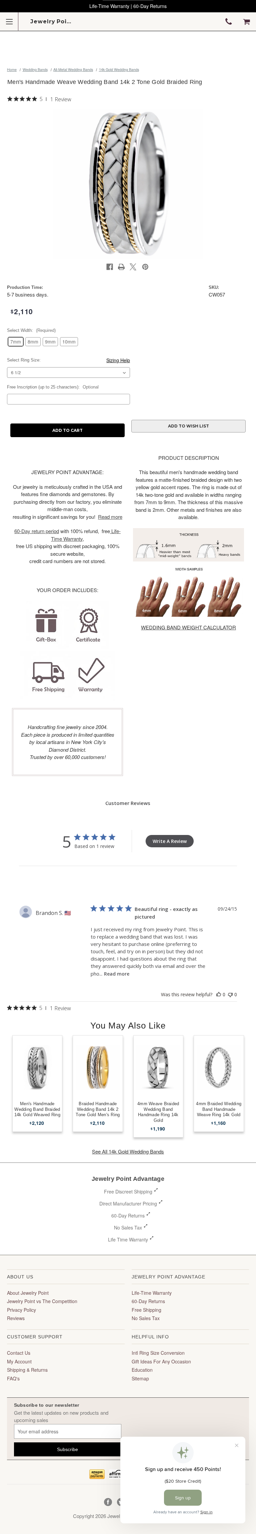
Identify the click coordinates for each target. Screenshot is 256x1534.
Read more (116, 974)
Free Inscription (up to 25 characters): (53, 386)
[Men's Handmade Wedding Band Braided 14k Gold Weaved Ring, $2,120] (37, 1067)
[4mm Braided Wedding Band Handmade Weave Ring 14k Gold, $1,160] (219, 1067)
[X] (133, 267)
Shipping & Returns (27, 1369)
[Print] (121, 267)
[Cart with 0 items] (246, 21)
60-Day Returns (128, 1215)
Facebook (108, 1502)
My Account (19, 1361)
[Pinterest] (145, 267)
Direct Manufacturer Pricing (128, 1203)
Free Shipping (146, 1309)
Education (142, 1369)
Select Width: (31, 330)
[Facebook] (109, 267)
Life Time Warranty (128, 1239)
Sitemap (140, 1378)
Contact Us (18, 1352)
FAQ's (13, 1378)
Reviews (16, 1318)
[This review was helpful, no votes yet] (218, 994)
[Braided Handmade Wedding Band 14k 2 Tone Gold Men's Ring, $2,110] (98, 1067)
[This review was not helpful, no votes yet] (230, 994)
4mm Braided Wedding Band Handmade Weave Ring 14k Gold (218, 1109)
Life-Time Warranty (152, 1292)
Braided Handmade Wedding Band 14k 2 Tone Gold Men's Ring (98, 1109)
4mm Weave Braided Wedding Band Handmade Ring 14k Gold (158, 1112)
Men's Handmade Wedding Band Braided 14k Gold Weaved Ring (37, 1109)
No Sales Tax (128, 1227)
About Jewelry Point (28, 1292)
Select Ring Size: (24, 360)
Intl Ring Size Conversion (158, 1352)
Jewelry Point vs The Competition (42, 1301)
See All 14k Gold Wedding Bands (128, 1151)
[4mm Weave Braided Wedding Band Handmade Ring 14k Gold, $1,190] (158, 1067)
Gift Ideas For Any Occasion (161, 1361)
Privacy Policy (21, 1309)
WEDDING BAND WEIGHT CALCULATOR (188, 627)
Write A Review (170, 841)
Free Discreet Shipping (128, 1191)
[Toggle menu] (9, 21)
